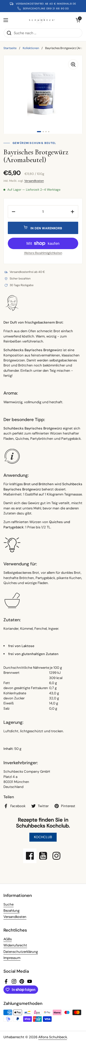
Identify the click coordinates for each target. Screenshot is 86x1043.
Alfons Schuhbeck (52, 1037)
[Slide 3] (46, 131)
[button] (78, 20)
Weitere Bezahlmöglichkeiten (43, 253)
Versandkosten (34, 181)
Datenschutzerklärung (20, 951)
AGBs (7, 939)
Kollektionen (31, 48)
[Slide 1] (39, 131)
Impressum (11, 958)
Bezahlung (11, 910)
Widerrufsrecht (15, 945)
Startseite (10, 48)
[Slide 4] (48, 131)
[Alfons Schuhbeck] (42, 20)
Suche (8, 904)
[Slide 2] (43, 131)
